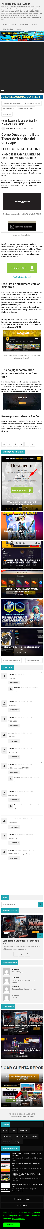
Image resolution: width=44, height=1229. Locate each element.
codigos (34, 1136)
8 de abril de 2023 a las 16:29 (23, 733)
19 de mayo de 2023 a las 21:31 (30, 805)
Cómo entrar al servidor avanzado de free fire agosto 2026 (21, 941)
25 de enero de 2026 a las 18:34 (30, 777)
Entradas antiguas (33, 660)
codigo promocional (21, 1136)
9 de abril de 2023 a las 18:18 (23, 764)
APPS (5, 1131)
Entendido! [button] (11, 1225)
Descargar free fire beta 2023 (12, 103)
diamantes (6, 1142)
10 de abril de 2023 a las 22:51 (24, 791)
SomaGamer (7, 1136)
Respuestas (41, 673)
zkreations (22, 1116)
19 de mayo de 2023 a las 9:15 (24, 834)
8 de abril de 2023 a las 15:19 (23, 674)
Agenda (13, 1131)
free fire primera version (26, 109)
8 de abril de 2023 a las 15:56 (23, 717)
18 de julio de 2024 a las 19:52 (29, 688)
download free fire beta (32, 103)
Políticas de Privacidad (10, 25)
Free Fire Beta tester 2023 (22, 277)
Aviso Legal (23, 1205)
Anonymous (15, 969)
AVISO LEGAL (24, 25)
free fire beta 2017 (9, 109)
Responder (14, 682)
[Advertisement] (22, 64)
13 (32, 128)
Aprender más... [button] (18, 1219)
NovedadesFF (24, 1131)
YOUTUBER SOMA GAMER (15, 4)
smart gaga (17, 1142)
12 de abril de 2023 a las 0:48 (23, 819)
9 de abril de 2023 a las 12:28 (23, 748)
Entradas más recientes (12, 660)
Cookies (34, 25)
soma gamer (7, 114)
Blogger (31, 1116)
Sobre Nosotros (8, 29)
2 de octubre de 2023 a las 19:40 (24, 850)
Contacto (18, 29)
